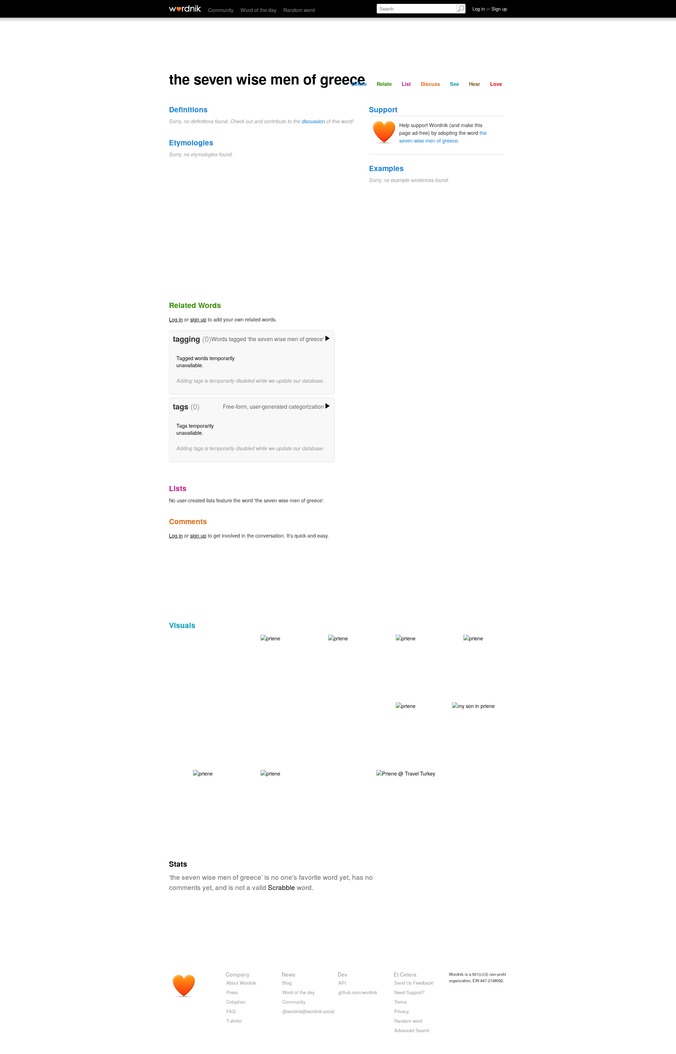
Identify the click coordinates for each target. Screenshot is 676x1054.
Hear (474, 83)
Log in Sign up (489, 8)
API (342, 982)
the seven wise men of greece (443, 136)
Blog (287, 982)
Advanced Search (412, 1030)
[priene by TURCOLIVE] (270, 637)
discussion (313, 121)
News (288, 974)
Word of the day (258, 9)
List (406, 83)
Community (220, 9)
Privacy (401, 1011)
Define (359, 83)
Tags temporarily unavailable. (195, 429)
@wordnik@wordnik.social (308, 1011)
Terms (400, 1001)
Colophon (235, 1001)
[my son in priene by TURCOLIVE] (473, 705)
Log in (176, 319)
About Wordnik (241, 982)
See (454, 83)
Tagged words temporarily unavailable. (205, 361)
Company (238, 974)
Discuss (430, 83)
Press (232, 992)
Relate (384, 83)
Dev (343, 974)
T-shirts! (234, 1020)
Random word (299, 9)
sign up (198, 319)
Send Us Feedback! (414, 982)
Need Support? (409, 992)
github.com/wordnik (357, 992)
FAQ (231, 1011)
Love (496, 83)
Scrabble (281, 887)
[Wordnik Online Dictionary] (185, 8)
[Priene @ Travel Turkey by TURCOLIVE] (405, 772)
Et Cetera (405, 974)
